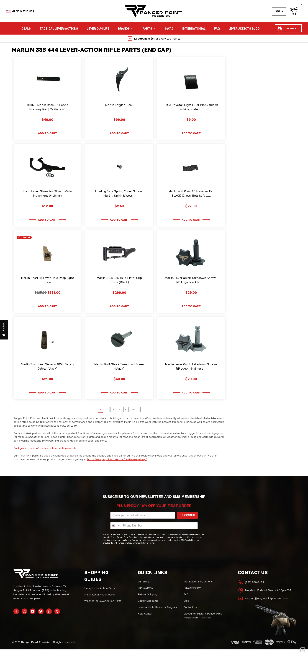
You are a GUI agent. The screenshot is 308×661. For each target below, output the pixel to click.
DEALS (26, 28)
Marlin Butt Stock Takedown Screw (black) (119, 366)
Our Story (143, 581)
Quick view (47, 94)
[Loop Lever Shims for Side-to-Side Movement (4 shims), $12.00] (47, 167)
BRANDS (124, 28)
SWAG (169, 28)
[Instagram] (24, 611)
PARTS (147, 28)
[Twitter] (41, 611)
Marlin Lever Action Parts (99, 594)
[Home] (153, 11)
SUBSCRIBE (187, 515)
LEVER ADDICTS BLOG (244, 28)
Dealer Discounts (148, 600)
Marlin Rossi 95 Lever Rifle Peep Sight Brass (47, 280)
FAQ (217, 28)
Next (134, 409)
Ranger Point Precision (36, 642)
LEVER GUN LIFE (98, 28)
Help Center (145, 613)
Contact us (190, 607)
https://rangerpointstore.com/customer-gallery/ (117, 459)
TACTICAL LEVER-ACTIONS (59, 28)
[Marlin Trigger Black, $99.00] (119, 80)
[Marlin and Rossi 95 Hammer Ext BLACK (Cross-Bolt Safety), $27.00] (191, 167)
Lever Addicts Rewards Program (157, 607)
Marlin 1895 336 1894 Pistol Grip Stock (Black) (119, 280)
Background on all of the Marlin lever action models (45, 448)
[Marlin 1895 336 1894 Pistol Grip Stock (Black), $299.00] (119, 253)
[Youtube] (32, 611)
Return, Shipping (148, 594)
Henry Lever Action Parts (99, 588)
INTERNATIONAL (194, 28)
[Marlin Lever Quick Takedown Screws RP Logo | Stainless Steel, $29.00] (191, 340)
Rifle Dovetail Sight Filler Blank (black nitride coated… (191, 107)
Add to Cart (47, 133)
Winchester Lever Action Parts (102, 600)
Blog (186, 600)
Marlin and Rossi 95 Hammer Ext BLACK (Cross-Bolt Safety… (191, 193)
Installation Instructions (198, 581)
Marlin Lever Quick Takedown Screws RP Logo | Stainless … (191, 366)
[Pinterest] (49, 611)
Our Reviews (145, 587)
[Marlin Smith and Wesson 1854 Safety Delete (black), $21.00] (47, 340)
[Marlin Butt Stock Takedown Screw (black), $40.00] (119, 340)
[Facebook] (16, 611)
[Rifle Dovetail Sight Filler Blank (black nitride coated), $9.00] (191, 80)
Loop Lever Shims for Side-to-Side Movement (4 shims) (47, 193)
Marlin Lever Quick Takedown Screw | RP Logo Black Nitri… (191, 280)
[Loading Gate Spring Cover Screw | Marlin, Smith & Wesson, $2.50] (119, 167)
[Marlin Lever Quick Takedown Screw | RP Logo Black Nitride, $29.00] (191, 253)
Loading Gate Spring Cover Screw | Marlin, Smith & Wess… (119, 193)
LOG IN (279, 11)
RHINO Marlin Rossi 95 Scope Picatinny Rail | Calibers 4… (47, 107)
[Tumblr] (57, 611)
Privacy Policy (192, 587)
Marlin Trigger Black (119, 105)
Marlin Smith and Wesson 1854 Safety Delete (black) (47, 366)
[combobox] (116, 525)
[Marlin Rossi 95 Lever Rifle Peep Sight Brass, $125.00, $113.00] (47, 253)
